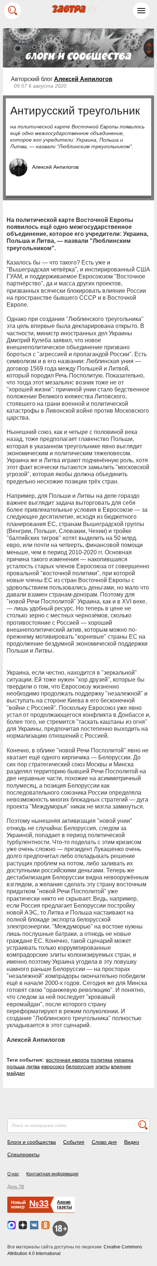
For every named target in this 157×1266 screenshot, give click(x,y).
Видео (131, 1142)
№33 (39, 1203)
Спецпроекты (23, 1154)
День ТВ (15, 1186)
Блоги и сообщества (31, 1142)
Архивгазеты (64, 1205)
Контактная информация (52, 1173)
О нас (13, 1173)
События (73, 1142)
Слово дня (104, 1142)
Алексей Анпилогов (83, 79)
